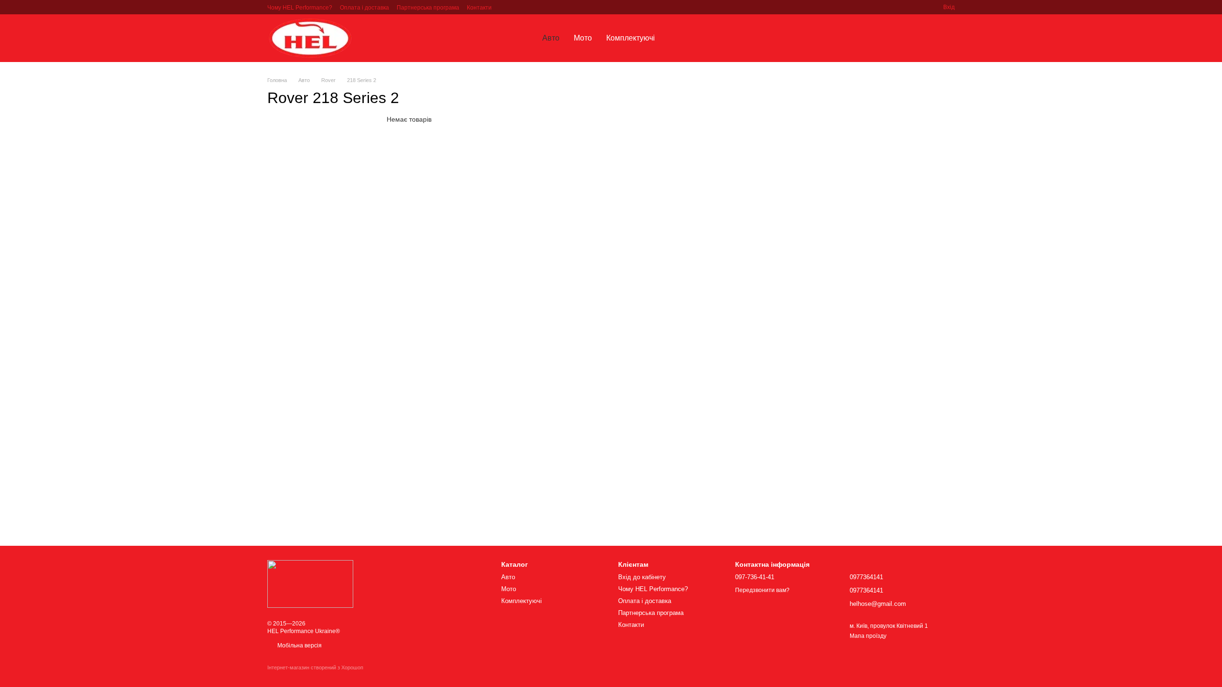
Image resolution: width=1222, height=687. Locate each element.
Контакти (479, 7)
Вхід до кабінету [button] (642, 577)
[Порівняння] (922, 38)
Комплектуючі (630, 38)
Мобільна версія (299, 645)
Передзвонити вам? (762, 590)
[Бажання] (897, 38)
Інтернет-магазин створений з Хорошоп (315, 667)
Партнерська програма (428, 7)
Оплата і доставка (364, 7)
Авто (550, 38)
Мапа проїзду (868, 636)
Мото (583, 38)
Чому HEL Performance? (299, 7)
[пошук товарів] (679, 38)
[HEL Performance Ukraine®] (310, 583)
